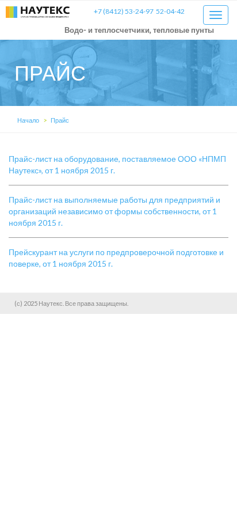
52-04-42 (170, 11)
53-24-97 (124, 11)
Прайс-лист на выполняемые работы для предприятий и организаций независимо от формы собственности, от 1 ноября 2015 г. (114, 211)
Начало (28, 120)
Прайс (60, 120)
